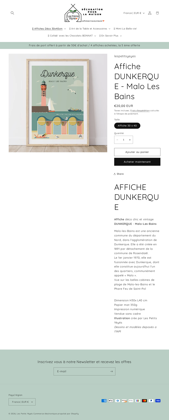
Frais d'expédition (140, 110)
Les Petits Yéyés (25, 413)
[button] (12, 13)
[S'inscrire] (111, 371)
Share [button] (120, 173)
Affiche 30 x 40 (127, 125)
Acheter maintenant (137, 161)
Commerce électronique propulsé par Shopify (56, 413)
